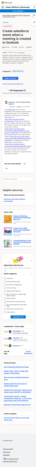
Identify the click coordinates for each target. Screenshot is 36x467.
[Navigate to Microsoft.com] (7, 3)
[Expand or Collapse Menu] (3, 7)
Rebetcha (12, 102)
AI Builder (10, 278)
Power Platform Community (18, 7)
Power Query (11, 312)
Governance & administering (16, 301)
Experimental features (14, 291)
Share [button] (22, 47)
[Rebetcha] (6, 102)
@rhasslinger (10, 109)
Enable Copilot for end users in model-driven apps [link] (15, 385)
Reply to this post (10, 78)
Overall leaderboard (28, 352)
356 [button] (23, 331)
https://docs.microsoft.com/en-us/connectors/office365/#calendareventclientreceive (17, 138)
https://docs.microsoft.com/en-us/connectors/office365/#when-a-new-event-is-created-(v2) (17, 131)
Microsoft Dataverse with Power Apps (17, 305)
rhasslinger (21, 52)
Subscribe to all (18, 317)
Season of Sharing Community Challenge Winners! (22, 217)
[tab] (16, 91)
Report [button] (30, 47)
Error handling (11, 288)
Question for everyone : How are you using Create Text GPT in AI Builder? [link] (18, 391)
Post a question (18, 11)
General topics (11, 298)
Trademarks (6, 455)
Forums (20, 15)
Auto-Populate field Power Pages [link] (16, 367)
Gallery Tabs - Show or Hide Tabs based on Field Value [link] (16, 372)
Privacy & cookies (8, 449)
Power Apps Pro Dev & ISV (15, 309)
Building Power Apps (17, 71)
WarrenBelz (16, 331)
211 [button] (22, 345)
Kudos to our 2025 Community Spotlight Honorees (21, 229)
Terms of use (6, 452)
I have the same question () (12, 84)
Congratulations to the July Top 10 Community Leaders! (22, 242)
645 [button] (17, 102)
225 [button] (22, 337)
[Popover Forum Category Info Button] (5, 270)
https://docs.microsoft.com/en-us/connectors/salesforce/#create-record (17, 145)
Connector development (14, 285)
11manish (16, 338)
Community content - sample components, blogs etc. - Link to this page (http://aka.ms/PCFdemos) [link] (18, 398)
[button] (34, 7)
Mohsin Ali (16, 346)
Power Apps (26, 15)
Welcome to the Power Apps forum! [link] (17, 405)
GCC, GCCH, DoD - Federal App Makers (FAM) (16, 294)
